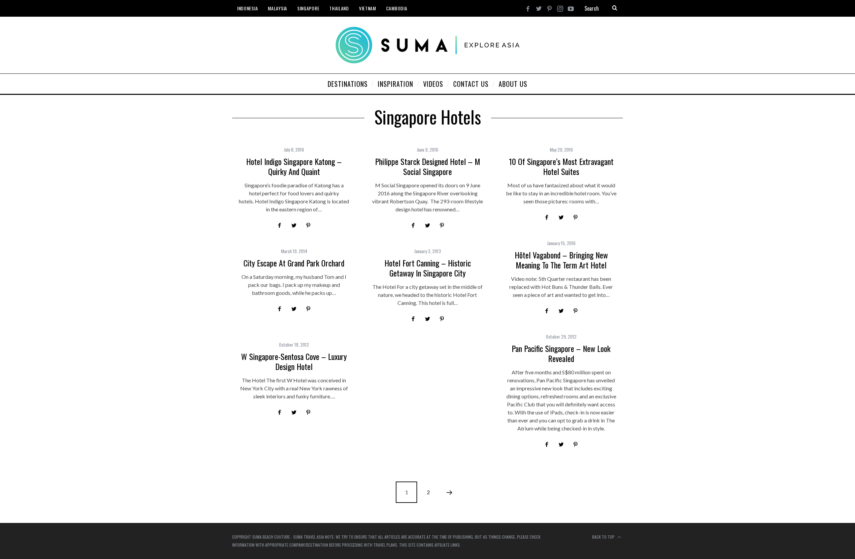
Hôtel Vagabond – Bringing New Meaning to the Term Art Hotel (561, 260)
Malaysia (277, 8)
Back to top (604, 537)
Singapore (308, 8)
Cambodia (396, 8)
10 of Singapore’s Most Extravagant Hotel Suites (561, 166)
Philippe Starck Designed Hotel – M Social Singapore (427, 166)
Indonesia (247, 8)
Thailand (339, 8)
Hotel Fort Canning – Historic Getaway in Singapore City (427, 268)
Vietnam (367, 8)
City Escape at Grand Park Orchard (293, 263)
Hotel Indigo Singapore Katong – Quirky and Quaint (294, 166)
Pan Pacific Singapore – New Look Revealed (561, 353)
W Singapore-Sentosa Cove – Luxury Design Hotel (294, 361)
